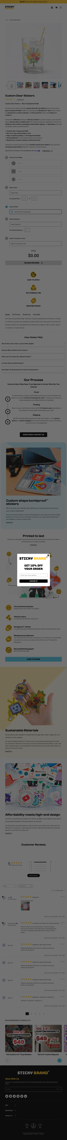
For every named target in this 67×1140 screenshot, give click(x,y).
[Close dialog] (48, 555)
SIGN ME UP (33, 581)
